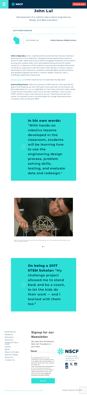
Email (34, 351)
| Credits (40, 390)
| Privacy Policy (30, 390)
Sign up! (43, 381)
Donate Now (79, 4)
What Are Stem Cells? (11, 343)
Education (9, 337)
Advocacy (9, 340)
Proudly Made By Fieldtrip (72, 390)
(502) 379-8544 (70, 360)
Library (8, 347)
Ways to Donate (12, 352)
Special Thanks (11, 355)
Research (9, 334)
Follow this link (17, 80)
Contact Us (10, 360)
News (7, 349)
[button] (43, 246)
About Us (9, 357)
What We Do (10, 332)
